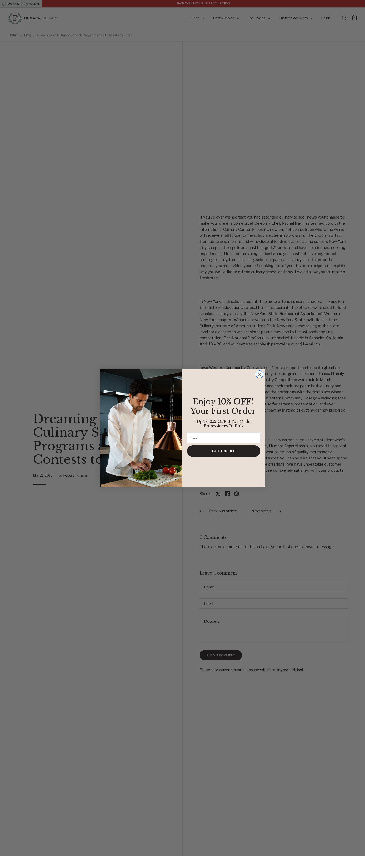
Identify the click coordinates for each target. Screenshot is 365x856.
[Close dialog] (259, 374)
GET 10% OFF (223, 451)
